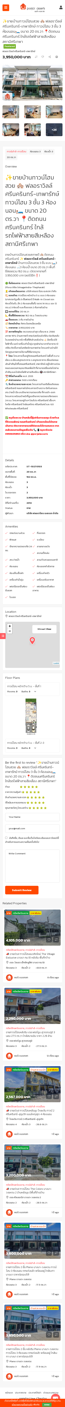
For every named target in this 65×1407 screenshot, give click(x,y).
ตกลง (47, 1404)
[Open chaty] (55, 1398)
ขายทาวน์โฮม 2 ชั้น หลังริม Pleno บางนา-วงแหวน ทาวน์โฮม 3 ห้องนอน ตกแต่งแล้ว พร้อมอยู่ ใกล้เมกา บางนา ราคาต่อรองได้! (32, 1352)
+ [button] (10, 626)
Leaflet (56, 663)
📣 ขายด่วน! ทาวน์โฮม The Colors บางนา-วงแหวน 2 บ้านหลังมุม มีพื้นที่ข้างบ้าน (29, 1190)
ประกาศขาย (20, 1392)
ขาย (28, 508)
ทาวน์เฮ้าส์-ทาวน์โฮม (16, 151)
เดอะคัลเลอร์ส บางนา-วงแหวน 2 (25, 1197)
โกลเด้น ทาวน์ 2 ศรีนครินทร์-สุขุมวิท (26, 1119)
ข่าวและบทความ (50, 1392)
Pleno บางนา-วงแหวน (20, 1279)
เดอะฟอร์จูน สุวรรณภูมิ (21, 1041)
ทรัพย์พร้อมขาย (20, 913)
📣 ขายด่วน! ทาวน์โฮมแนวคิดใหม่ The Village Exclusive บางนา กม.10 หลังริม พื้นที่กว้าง (30, 955)
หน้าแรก (9, 1392)
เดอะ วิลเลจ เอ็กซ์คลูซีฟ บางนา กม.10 (27, 962)
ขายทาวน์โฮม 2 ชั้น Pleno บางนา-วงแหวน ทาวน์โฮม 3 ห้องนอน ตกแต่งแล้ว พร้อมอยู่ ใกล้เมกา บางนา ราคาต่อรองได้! (31, 1270)
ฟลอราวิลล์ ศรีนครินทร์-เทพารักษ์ (18, 51)
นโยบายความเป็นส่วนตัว (22, 1404)
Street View (44, 629)
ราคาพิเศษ (35, 913)
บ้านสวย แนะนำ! (38, 1069)
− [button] (10, 631)
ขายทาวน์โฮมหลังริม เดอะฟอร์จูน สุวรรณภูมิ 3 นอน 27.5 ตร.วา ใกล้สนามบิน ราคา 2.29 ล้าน (30, 1034)
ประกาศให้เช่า (34, 1392)
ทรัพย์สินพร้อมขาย (15, 950)
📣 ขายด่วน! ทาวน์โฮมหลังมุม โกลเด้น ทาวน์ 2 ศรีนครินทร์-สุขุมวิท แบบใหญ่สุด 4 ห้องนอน (30, 1112)
